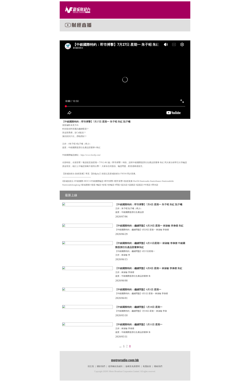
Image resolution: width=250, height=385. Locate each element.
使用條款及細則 (115, 366)
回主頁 (91, 366)
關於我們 (101, 366)
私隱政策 (147, 366)
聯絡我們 (158, 366)
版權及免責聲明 (133, 366)
